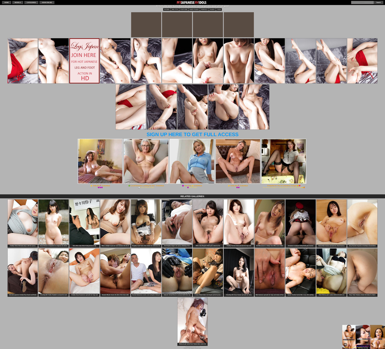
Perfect (204, 9)
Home (7, 2)
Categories (31, 2)
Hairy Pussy (194, 9)
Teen (219, 9)
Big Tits (175, 9)
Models (18, 2)
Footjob (183, 9)
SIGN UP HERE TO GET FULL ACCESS (193, 134)
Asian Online (47, 2)
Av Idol (167, 9)
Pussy (212, 9)
